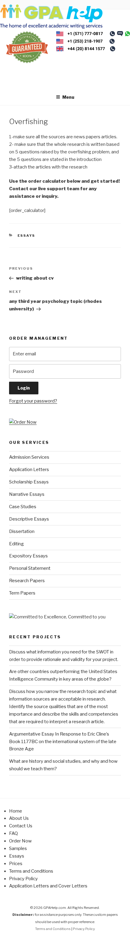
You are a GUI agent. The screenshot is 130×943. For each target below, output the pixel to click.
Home (15, 811)
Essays (26, 235)
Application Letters (29, 469)
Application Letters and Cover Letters (48, 886)
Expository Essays (28, 556)
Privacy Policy (23, 878)
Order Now (20, 841)
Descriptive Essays (29, 519)
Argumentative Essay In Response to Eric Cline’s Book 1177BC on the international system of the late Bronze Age (62, 741)
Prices (15, 863)
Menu (68, 97)
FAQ (13, 833)
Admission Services (29, 457)
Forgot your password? (33, 401)
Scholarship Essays (29, 482)
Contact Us (20, 826)
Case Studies (22, 506)
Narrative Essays (26, 494)
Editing (16, 544)
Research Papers (27, 580)
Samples (18, 848)
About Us (19, 818)
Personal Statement (29, 568)
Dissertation (21, 531)
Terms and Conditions (31, 871)
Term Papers (22, 593)
